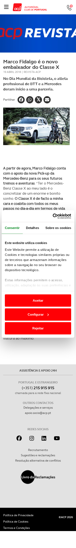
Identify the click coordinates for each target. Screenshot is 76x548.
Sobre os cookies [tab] (58, 228)
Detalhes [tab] (32, 228)
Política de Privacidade (18, 515)
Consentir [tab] (12, 228)
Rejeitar (38, 328)
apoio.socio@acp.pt (38, 413)
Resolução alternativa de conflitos (38, 460)
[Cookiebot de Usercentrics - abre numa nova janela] (53, 216)
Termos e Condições (16, 528)
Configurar (36, 314)
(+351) (38, 387)
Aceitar (38, 300)
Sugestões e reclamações (38, 455)
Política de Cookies (15, 521)
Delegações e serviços (38, 407)
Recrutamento (38, 450)
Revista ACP (32, 72)
